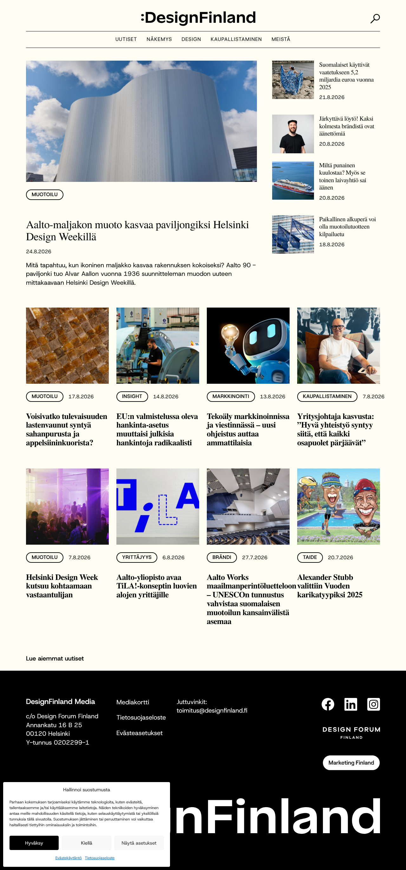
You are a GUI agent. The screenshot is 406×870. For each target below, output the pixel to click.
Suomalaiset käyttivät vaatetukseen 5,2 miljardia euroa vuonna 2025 (346, 75)
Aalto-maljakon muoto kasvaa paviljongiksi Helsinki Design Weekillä (137, 230)
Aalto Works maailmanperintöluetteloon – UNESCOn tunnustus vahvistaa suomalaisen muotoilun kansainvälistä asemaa (251, 599)
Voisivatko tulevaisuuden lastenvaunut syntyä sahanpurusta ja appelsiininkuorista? (66, 429)
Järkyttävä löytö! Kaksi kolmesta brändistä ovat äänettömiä (346, 125)
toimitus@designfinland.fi (212, 711)
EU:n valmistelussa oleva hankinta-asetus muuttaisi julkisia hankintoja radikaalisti (157, 429)
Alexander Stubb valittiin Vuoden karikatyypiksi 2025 (330, 586)
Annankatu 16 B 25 (54, 725)
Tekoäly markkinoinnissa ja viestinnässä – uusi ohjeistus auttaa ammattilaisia (248, 429)
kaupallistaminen (236, 39)
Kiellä (86, 843)
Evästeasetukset (139, 733)
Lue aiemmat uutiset (55, 658)
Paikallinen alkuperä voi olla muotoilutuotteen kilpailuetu (347, 226)
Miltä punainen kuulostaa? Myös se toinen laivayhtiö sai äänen (342, 176)
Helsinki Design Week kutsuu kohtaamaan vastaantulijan (62, 586)
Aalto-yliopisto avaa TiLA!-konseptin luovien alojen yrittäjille (156, 586)
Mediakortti (132, 702)
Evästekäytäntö (69, 857)
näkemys (159, 39)
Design (191, 39)
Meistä (281, 39)
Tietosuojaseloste (100, 857)
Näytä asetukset (138, 843)
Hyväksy (34, 843)
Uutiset (126, 39)
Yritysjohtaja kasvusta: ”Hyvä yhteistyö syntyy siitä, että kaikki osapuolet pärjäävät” (335, 429)
